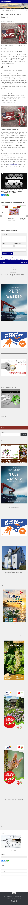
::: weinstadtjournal (6, 1)
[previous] (1, 216)
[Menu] (26, 1)
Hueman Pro (20, 898)
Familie (15, 10)
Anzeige (2, 10)
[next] (27, 216)
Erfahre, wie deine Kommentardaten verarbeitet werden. (13, 259)
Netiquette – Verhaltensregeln (8, 880)
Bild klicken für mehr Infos (14, 507)
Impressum (4, 874)
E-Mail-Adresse (17, 243)
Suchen (2, 432)
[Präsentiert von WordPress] (10, 898)
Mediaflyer (20, 799)
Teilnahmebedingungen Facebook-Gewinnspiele (12, 883)
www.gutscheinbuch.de (13, 164)
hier (15, 850)
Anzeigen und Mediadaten (7, 871)
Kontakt (3, 868)
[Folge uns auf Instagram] (26, 262)
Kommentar (4, 234)
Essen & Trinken (9, 10)
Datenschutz (4, 877)
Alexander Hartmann (7, 19)
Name (3, 243)
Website (4, 248)
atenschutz (4, 416)
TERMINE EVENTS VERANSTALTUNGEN (10, 886)
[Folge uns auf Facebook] (22, 262)
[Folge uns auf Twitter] (24, 262)
